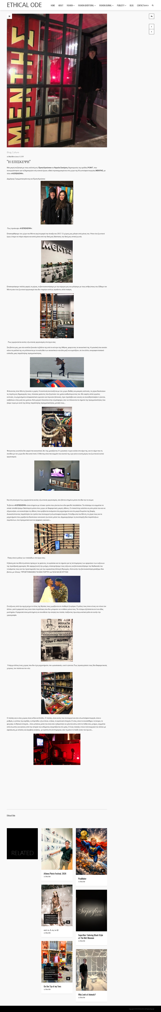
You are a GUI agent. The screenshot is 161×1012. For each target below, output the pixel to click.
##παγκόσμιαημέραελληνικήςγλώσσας (57, 922)
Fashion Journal (105, 5)
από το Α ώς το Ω (51, 929)
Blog (132, 5)
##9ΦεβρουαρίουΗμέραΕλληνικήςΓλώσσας (58, 918)
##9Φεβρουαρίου (50, 916)
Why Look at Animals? (87, 994)
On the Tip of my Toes (52, 986)
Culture (15, 152)
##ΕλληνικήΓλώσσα (51, 920)
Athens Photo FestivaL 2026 (55, 873)
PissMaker (82, 878)
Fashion (70, 5)
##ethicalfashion (50, 970)
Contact (140, 5)
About (60, 5)
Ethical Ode (11, 156)
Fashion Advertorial (86, 5)
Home (53, 5)
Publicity (120, 5)
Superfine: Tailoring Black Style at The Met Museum (90, 936)
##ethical (48, 968)
